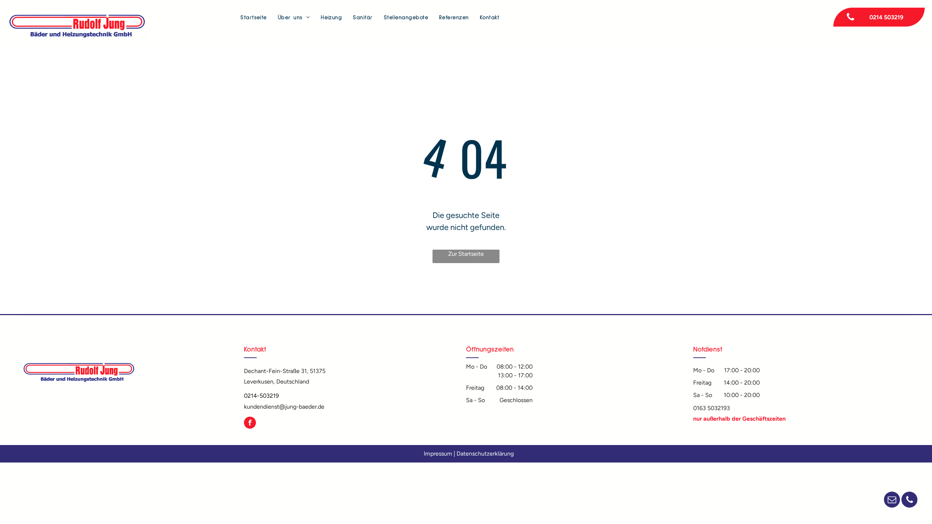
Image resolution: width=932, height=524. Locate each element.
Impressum (438, 453)
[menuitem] (253, 17)
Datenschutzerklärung (485, 453)
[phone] (909, 500)
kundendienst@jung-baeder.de (284, 406)
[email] (892, 500)
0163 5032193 (711, 408)
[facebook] (250, 423)
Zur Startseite (466, 253)
